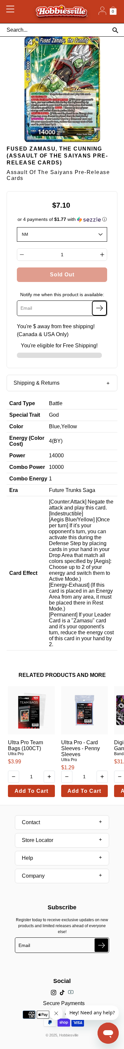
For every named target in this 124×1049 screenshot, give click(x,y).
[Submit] (101, 945)
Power (17, 455)
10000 (56, 467)
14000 (56, 455)
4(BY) (55, 441)
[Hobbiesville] (61, 11)
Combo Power (27, 467)
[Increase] (102, 254)
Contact (31, 822)
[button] (62, 219)
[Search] (115, 30)
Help (27, 858)
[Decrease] (22, 254)
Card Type (22, 403)
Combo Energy (28, 478)
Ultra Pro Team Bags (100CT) (25, 745)
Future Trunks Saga (72, 490)
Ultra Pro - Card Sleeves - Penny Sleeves (80, 748)
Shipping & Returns (37, 383)
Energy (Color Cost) (26, 441)
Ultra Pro (16, 754)
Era (13, 490)
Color (16, 426)
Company (33, 876)
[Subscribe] (99, 308)
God (54, 415)
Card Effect (23, 573)
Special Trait (24, 415)
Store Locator (37, 840)
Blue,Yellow (63, 426)
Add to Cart (31, 791)
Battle (55, 403)
